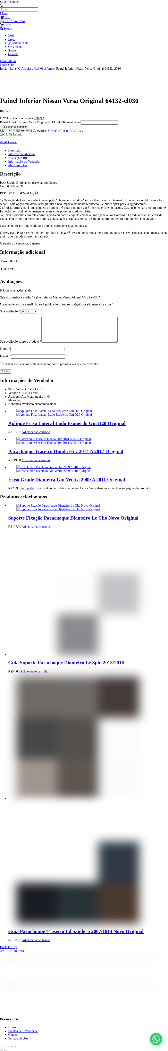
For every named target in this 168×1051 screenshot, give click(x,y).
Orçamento (15, 46)
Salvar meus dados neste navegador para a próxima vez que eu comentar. (52, 364)
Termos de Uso (18, 1038)
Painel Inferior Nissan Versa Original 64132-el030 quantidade (40, 122)
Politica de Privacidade (23, 1031)
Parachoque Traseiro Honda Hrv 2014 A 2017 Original (65, 451)
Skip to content (9, 1)
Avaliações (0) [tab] (17, 157)
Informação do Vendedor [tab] (24, 161)
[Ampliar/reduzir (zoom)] (1, 1046)
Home (12, 1027)
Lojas (11, 39)
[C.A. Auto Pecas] (12, 21)
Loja (11, 35)
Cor (3, 118)
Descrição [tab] (14, 150)
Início (3, 68)
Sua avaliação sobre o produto (20, 341)
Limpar (39, 118)
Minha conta (19, 43)
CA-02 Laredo (28, 393)
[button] (156, 1039)
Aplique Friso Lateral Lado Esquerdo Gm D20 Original (67, 423)
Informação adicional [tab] (21, 154)
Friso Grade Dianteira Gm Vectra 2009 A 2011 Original (66, 479)
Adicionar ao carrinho (14, 126)
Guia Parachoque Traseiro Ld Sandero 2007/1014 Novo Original (76, 931)
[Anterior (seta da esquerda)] (1, 1050)
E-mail (5, 356)
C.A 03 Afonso (44, 68)
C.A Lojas (25, 68)
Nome (5, 348)
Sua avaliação (10, 311)
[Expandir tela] (5, 1046)
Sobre (12, 50)
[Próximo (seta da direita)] (5, 1050)
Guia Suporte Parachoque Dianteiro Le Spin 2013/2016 (66, 662)
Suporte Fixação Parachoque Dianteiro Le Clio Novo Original (73, 518)
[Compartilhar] (9, 1046)
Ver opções (27, 488)
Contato (13, 54)
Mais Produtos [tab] (17, 165)
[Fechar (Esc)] (14, 1046)
